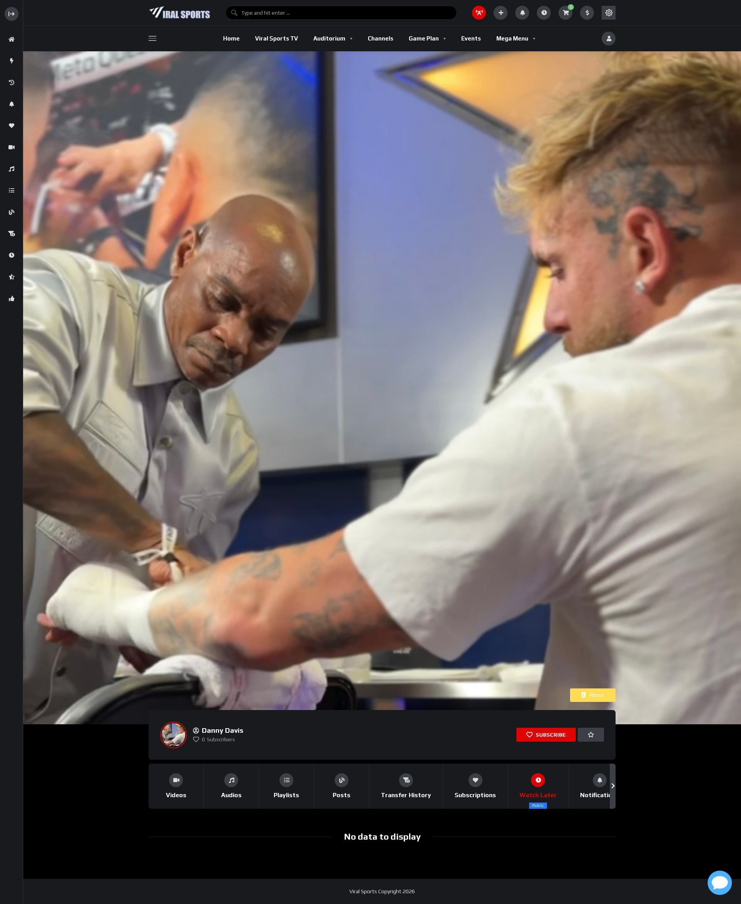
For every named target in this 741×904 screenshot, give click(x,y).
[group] (176, 786)
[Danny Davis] (173, 735)
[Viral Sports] (179, 12)
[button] (151, 786)
